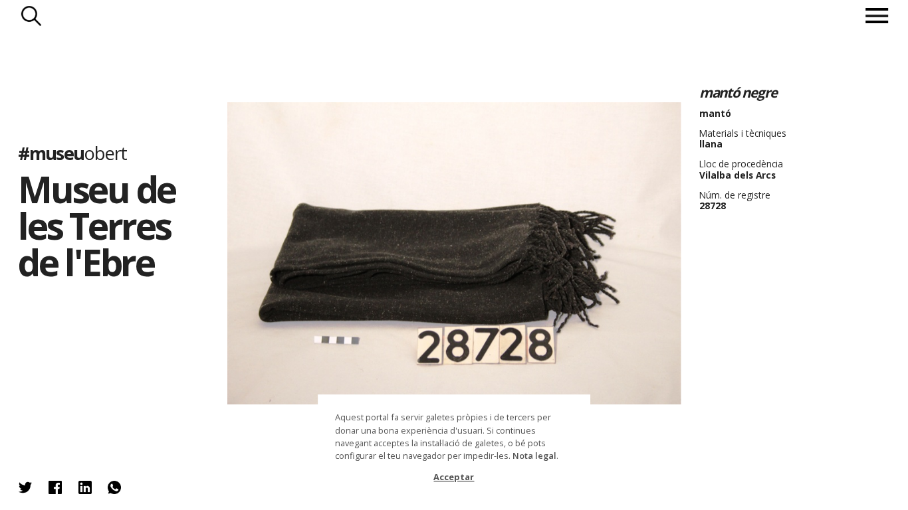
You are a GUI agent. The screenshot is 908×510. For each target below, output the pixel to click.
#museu (72, 153)
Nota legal (534, 456)
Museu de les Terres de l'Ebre (96, 225)
